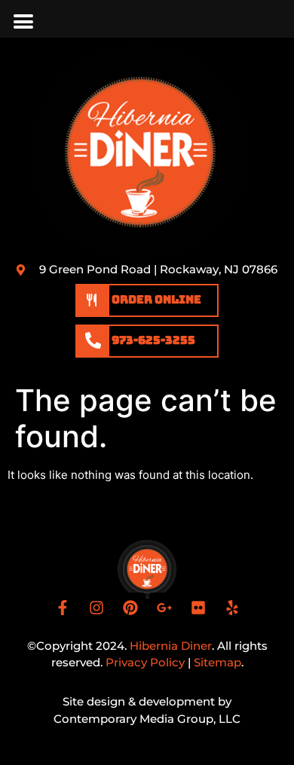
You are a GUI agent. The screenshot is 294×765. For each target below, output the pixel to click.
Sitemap (217, 662)
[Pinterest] (130, 608)
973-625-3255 (153, 340)
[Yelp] (232, 608)
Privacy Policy (145, 662)
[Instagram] (96, 608)
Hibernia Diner (171, 646)
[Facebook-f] (62, 608)
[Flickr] (198, 608)
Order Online (155, 299)
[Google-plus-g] (164, 608)
